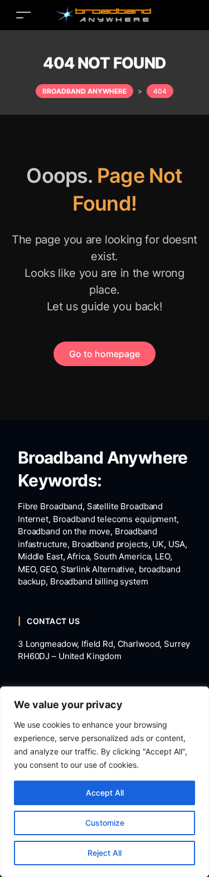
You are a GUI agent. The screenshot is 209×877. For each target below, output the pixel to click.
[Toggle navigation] (23, 14)
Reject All (104, 852)
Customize (104, 822)
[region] (104, 781)
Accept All (105, 792)
